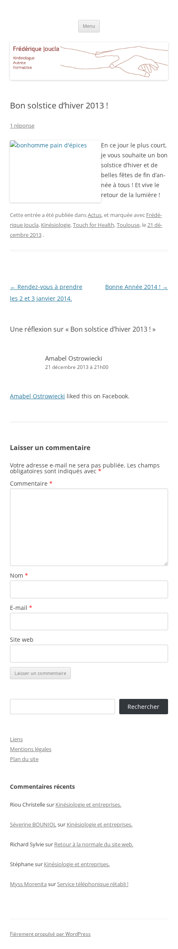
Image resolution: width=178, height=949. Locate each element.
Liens (16, 739)
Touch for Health (93, 225)
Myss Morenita (28, 884)
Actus (94, 215)
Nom (19, 575)
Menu (89, 26)
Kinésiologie (55, 225)
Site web (22, 639)
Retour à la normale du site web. (93, 844)
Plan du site (24, 759)
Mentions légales (30, 749)
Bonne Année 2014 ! (136, 287)
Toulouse (128, 225)
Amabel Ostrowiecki (73, 358)
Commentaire (31, 483)
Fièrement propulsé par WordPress (50, 933)
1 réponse (22, 125)
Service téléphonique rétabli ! (92, 884)
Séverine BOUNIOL (33, 824)
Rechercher (143, 707)
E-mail (21, 608)
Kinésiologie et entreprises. (88, 804)
